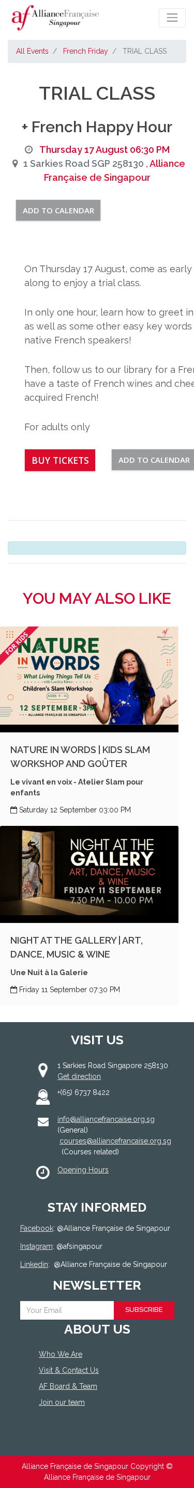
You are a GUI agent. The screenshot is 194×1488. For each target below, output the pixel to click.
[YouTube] (90, 1440)
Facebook (36, 1228)
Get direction (79, 1076)
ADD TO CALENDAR (58, 210)
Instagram (36, 1246)
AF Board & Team (68, 1386)
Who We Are (60, 1354)
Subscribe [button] (144, 1309)
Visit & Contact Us (69, 1370)
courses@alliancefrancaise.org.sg (115, 1141)
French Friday (85, 51)
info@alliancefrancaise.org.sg (106, 1119)
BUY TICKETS (60, 460)
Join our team (62, 1402)
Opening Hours (83, 1170)
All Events (32, 51)
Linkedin (34, 1264)
